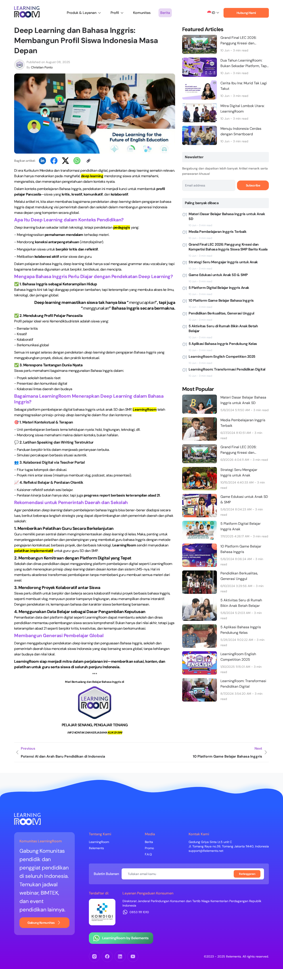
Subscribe (253, 185)
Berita (165, 12)
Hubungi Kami (246, 13)
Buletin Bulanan (106, 874)
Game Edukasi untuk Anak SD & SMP (218, 275)
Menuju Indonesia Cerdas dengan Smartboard (240, 131)
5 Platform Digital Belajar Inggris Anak (219, 287)
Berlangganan (247, 874)
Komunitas (142, 12)
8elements (96, 848)
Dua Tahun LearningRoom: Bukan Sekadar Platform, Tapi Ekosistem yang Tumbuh (244, 63)
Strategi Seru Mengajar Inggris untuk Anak (223, 262)
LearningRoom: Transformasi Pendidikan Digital (227, 369)
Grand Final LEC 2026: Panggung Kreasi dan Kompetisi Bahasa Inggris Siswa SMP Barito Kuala (240, 40)
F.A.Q (148, 854)
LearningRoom (99, 842)
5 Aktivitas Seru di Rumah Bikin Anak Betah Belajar (223, 328)
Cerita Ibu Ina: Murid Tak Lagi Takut (243, 86)
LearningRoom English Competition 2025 (222, 356)
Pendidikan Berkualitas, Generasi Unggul (221, 313)
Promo (149, 848)
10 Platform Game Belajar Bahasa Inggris (221, 300)
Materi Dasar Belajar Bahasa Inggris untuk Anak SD (227, 216)
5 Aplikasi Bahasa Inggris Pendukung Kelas (223, 343)
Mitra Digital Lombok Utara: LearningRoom (242, 108)
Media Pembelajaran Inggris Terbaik (217, 231)
